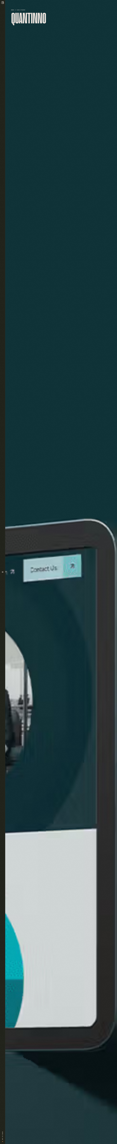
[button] (2, 572)
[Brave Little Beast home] (2, 2)
